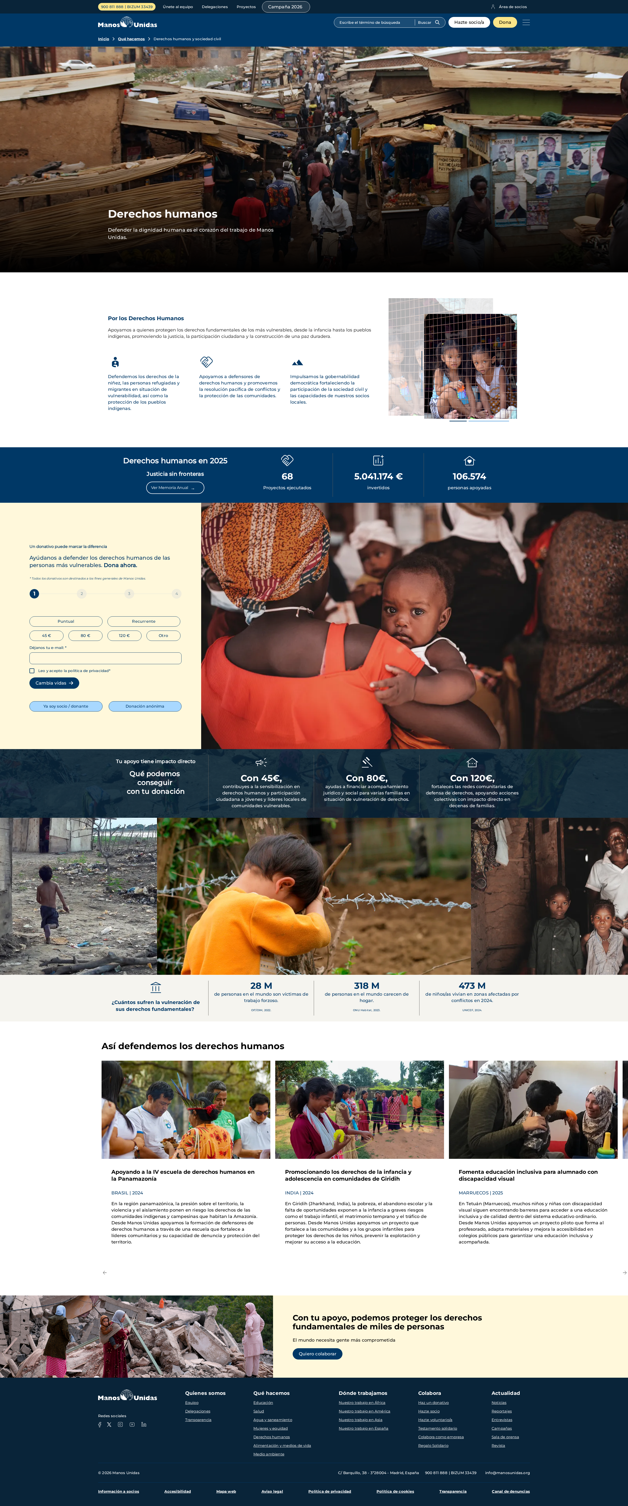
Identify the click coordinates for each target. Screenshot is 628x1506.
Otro (163, 635)
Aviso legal (272, 1491)
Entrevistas (502, 1419)
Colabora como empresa (441, 1437)
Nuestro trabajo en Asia (360, 1419)
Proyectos (246, 6)
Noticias (499, 1402)
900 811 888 (112, 6)
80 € (85, 635)
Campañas (502, 1428)
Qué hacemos (131, 39)
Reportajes (502, 1411)
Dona (505, 22)
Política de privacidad (329, 1491)
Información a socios (118, 1491)
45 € (46, 635)
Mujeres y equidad (270, 1428)
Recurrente (144, 621)
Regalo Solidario (433, 1445)
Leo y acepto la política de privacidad (73, 670)
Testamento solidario (437, 1428)
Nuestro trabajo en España (363, 1428)
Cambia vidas (52, 683)
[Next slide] (620, 965)
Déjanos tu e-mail (47, 647)
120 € (124, 635)
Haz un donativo (433, 1402)
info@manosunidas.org (507, 1472)
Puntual (66, 621)
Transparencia (198, 1419)
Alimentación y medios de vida (282, 1445)
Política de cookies (395, 1491)
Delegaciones (215, 6)
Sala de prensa (505, 1437)
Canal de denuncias (511, 1491)
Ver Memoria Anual (173, 487)
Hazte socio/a (469, 22)
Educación (263, 1402)
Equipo (191, 1402)
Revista (498, 1445)
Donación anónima (145, 706)
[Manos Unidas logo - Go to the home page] (127, 26)
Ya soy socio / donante (65, 706)
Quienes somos (205, 1393)
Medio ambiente (268, 1454)
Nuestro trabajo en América (364, 1411)
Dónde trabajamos (363, 1393)
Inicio (103, 39)
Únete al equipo (178, 6)
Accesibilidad (177, 1491)
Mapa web (226, 1491)
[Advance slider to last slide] (8, 965)
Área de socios (513, 6)
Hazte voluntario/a (435, 1419)
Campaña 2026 (285, 7)
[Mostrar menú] (525, 22)
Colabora (429, 1393)
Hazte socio (429, 1411)
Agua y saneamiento (272, 1419)
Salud (258, 1411)
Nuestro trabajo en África (362, 1402)
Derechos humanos (271, 1437)
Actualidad (506, 1393)
